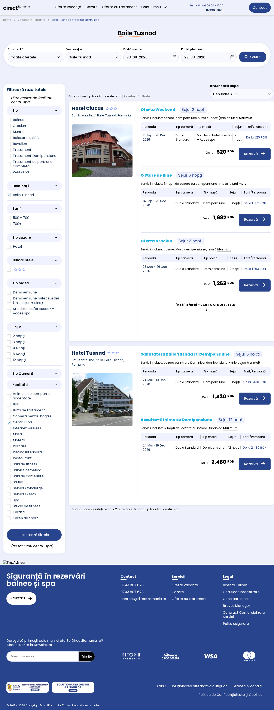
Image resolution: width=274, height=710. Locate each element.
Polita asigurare (236, 623)
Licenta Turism (235, 585)
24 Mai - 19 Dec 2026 (154, 382)
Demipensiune (25, 292)
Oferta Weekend (173, 109)
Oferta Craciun (171, 241)
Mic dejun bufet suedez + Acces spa (33, 311)
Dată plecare (191, 49)
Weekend (21, 172)
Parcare (20, 446)
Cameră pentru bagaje (32, 416)
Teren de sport (25, 518)
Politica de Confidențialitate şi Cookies (230, 694)
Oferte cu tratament (119, 6)
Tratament (22, 149)
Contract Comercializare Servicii (244, 614)
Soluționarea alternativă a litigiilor (199, 686)
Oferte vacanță (185, 585)
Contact (260, 7)
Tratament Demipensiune (34, 155)
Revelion (20, 143)
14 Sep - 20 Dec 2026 (154, 137)
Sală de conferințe (28, 476)
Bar (16, 404)
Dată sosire (132, 49)
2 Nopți (19, 335)
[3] (34, 270)
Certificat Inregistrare (241, 591)
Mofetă (19, 440)
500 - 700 (21, 217)
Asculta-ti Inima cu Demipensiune (192, 419)
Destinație (74, 49)
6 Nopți (19, 353)
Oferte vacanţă (68, 6)
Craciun (19, 125)
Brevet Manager (236, 605)
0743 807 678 (132, 585)
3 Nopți (19, 341)
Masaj (17, 434)
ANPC (161, 686)
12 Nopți (19, 359)
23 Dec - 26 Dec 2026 (155, 269)
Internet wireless (27, 428)
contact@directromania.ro (143, 598)
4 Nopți (19, 347)
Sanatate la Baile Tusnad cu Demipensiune (200, 354)
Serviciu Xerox (24, 494)
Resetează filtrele (137, 96)
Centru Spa (22, 422)
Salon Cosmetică (27, 470)
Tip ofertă (16, 49)
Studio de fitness (26, 506)
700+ (17, 223)
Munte (18, 131)
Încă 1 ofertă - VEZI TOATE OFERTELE (205, 305)
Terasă (19, 512)
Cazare (91, 6)
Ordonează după (224, 86)
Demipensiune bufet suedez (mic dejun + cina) (36, 300)
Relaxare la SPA (26, 137)
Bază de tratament (29, 410)
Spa (16, 500)
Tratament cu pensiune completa (32, 164)
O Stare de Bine (171, 175)
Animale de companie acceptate (31, 396)
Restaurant (22, 458)
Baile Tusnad (23, 194)
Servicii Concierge (28, 488)
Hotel (17, 246)
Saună (18, 482)
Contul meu (151, 6)
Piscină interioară (27, 452)
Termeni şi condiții (247, 686)
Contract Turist (236, 598)
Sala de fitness (25, 464)
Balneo (18, 119)
